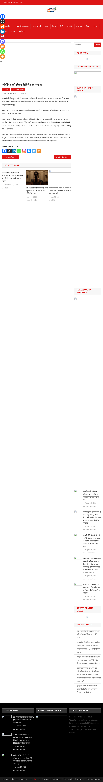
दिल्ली (61, 26)
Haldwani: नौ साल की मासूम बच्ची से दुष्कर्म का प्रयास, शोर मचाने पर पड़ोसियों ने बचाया (37, 190)
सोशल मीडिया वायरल (22, 26)
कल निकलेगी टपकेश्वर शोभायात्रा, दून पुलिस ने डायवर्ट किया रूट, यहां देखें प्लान (91, 495)
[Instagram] (24, 151)
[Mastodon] (2, 41)
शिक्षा (87, 26)
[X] (9, 151)
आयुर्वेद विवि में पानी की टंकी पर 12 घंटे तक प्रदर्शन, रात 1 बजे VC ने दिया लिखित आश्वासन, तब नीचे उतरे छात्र (91, 540)
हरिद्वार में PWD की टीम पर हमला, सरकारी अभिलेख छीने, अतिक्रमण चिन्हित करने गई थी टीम (92, 589)
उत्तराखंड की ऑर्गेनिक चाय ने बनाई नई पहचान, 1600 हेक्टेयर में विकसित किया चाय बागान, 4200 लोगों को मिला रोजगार (92, 517)
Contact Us (57, 779)
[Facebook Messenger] (29, 151)
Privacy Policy (69, 779)
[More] (39, 151)
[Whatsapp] (19, 151)
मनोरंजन (79, 26)
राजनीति (69, 26)
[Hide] (1, 62)
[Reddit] (2, 26)
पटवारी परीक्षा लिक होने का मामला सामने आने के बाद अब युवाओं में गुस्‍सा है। (63, 157)
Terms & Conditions (94, 779)
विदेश (54, 26)
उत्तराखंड (7, 26)
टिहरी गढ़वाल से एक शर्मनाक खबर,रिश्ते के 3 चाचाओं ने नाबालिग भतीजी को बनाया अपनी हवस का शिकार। (12, 177)
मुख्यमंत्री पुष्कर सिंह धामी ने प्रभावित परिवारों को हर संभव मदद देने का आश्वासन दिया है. (12, 157)
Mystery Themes (33, 779)
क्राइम (13, 31)
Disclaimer (80, 779)
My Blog (22, 31)
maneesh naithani (32, 200)
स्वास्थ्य (95, 26)
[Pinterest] (2, 36)
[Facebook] (4, 151)
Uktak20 (23, 93)
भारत (46, 26)
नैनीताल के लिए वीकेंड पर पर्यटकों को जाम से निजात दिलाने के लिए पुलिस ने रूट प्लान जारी (60, 190)
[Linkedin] (14, 151)
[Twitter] (34, 151)
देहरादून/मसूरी (37, 26)
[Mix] (2, 46)
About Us (47, 779)
